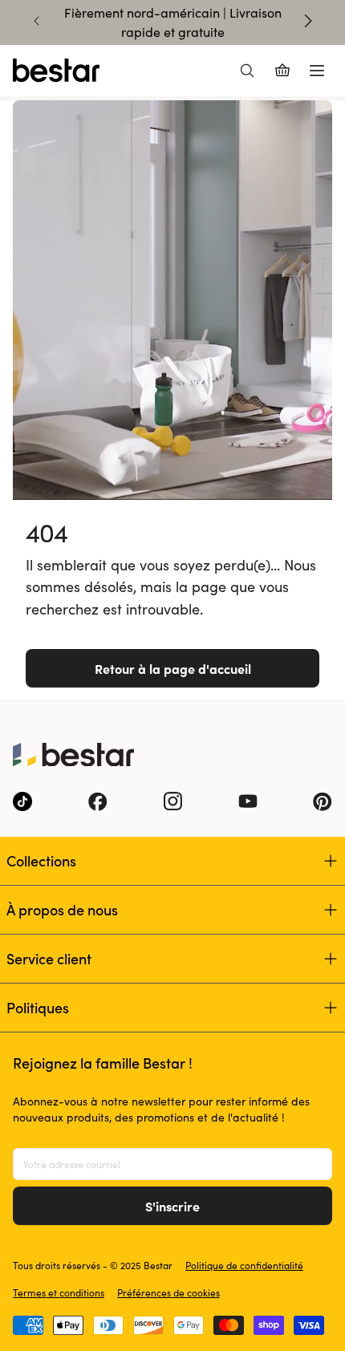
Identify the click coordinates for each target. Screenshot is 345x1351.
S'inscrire (172, 1206)
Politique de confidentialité (244, 1265)
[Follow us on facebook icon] (98, 801)
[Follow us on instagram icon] (172, 801)
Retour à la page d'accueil (173, 668)
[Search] (247, 71)
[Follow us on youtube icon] (248, 801)
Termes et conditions (58, 1292)
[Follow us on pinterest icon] (322, 801)
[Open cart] (282, 71)
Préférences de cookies (168, 1292)
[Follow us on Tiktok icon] (22, 801)
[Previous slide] (37, 21)
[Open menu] (317, 70)
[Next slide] (308, 21)
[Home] (56, 71)
